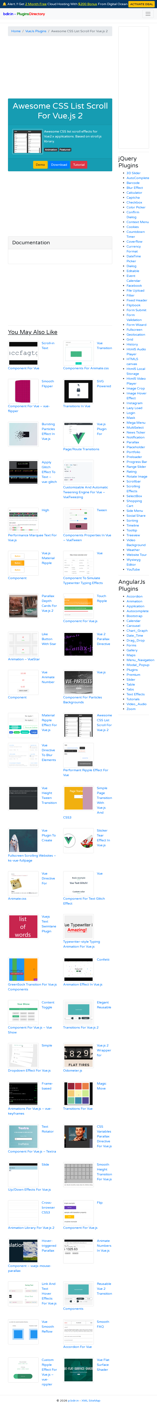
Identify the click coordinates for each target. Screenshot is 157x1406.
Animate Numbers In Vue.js (104, 1246)
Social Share (136, 516)
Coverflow (134, 242)
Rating (132, 472)
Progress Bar (137, 462)
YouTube (133, 569)
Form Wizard (136, 325)
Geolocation (136, 335)
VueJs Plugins (35, 31)
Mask (131, 418)
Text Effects (136, 694)
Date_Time (135, 636)
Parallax (133, 442)
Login (131, 413)
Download (59, 165)
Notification (136, 437)
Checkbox (134, 202)
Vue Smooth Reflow (48, 1327)
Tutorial (79, 165)
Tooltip (132, 530)
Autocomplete (138, 611)
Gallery (132, 650)
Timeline (133, 525)
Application (135, 606)
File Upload (135, 291)
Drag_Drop (136, 640)
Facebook (134, 286)
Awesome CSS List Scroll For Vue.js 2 (60, 111)
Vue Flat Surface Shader (103, 1365)
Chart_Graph (137, 631)
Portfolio (133, 452)
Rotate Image (137, 477)
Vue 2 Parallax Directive (103, 639)
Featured (65, 149)
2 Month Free (36, 4)
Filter (131, 295)
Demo (40, 165)
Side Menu (135, 511)
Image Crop (136, 388)
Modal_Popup (138, 665)
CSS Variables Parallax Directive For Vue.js (104, 1136)
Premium (133, 675)
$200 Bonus (87, 4)
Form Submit (136, 310)
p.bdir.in (73, 1400)
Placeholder (136, 447)
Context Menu (138, 222)
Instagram (134, 403)
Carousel (133, 626)
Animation (51, 149)
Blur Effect (135, 188)
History (132, 344)
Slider (131, 680)
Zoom (131, 709)
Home (16, 31)
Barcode (133, 183)
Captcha (133, 198)
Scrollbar (134, 481)
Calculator (134, 193)
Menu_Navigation (140, 660)
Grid (130, 339)
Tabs (130, 689)
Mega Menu (136, 423)
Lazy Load (134, 408)
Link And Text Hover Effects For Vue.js (49, 1293)
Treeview (133, 535)
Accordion (134, 596)
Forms (131, 645)
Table (131, 685)
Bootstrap (134, 616)
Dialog (131, 266)
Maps (131, 655)
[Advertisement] (60, 67)
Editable (133, 271)
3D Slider (134, 173)
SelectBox (134, 496)
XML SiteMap (91, 1400)
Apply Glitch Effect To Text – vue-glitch (49, 472)
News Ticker (136, 432)
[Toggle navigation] (148, 14)
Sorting (132, 521)
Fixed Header (137, 300)
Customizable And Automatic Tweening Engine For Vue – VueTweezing (85, 492)
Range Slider (136, 467)
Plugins (132, 670)
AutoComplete (138, 178)
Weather (133, 550)
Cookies (133, 227)
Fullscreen (134, 330)
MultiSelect (135, 428)
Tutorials (133, 699)
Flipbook (133, 305)
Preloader (134, 457)
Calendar (134, 621)
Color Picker (136, 207)
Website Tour (137, 555)
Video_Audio (137, 704)
